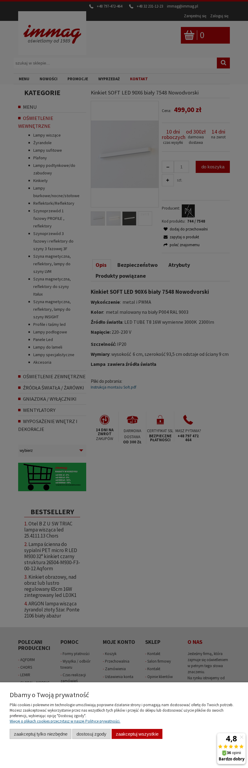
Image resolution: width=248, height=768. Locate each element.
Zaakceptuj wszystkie (137, 734)
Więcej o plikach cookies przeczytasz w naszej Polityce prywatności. (65, 721)
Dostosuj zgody (91, 734)
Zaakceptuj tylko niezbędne (40, 734)
